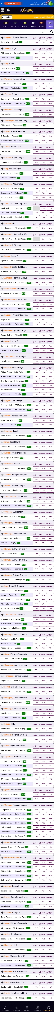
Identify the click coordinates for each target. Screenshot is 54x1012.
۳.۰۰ (43, 140)
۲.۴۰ (50, 739)
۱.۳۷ (36, 501)
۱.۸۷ (36, 394)
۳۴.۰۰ (50, 208)
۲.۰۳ (36, 320)
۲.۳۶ (36, 282)
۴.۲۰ (43, 188)
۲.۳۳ (36, 604)
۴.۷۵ (43, 125)
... (36, 208)
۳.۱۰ (43, 436)
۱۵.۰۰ (50, 83)
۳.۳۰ (43, 217)
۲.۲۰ (50, 217)
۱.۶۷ (36, 213)
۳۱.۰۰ (50, 239)
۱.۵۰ (50, 42)
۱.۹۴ (50, 140)
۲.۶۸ (36, 324)
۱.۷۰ (36, 639)
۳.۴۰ (43, 88)
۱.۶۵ (36, 304)
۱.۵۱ (36, 717)
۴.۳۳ (43, 42)
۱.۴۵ (50, 68)
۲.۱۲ (36, 965)
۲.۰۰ (50, 875)
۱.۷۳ (36, 178)
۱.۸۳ (36, 88)
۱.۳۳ (36, 228)
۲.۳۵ (50, 490)
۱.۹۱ (36, 871)
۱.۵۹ (50, 162)
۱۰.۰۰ (43, 53)
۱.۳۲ (50, 125)
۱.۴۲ (36, 99)
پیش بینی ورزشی (48, 1010)
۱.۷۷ (50, 350)
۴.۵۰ (43, 99)
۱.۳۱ (36, 114)
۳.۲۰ (43, 178)
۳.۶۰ (43, 103)
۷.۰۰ (50, 99)
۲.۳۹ (36, 836)
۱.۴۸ (50, 680)
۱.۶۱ (36, 564)
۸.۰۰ (43, 643)
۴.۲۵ (50, 88)
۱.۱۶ (36, 250)
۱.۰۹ (36, 53)
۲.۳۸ (50, 569)
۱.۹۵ (50, 670)
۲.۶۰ (36, 702)
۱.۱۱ (36, 83)
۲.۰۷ (50, 409)
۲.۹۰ (43, 173)
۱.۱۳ (36, 527)
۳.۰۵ (50, 468)
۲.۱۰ (36, 832)
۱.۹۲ (36, 73)
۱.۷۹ (36, 151)
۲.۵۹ (43, 761)
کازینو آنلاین (16, 1010)
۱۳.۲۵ (43, 208)
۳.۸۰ (36, 140)
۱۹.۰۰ (50, 53)
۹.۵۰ (50, 293)
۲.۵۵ (50, 702)
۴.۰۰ (50, 57)
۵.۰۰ (43, 114)
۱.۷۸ (50, 987)
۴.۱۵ (43, 136)
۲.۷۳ (36, 217)
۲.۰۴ (36, 271)
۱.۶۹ (50, 425)
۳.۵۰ (43, 73)
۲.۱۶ (36, 57)
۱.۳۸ (50, 851)
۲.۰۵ (36, 619)
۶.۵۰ (50, 405)
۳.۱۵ (50, 372)
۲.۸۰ (43, 57)
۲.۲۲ (36, 390)
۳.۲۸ (43, 346)
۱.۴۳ (36, 193)
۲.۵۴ (36, 976)
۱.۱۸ (50, 538)
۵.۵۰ (50, 193)
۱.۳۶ (36, 906)
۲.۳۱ (36, 739)
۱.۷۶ (36, 197)
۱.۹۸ (50, 103)
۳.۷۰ (43, 162)
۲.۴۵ (36, 505)
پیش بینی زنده (38, 1010)
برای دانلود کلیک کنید (12, 3)
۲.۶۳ (36, 490)
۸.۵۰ (43, 83)
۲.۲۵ (50, 590)
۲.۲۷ (50, 436)
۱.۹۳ (36, 173)
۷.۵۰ (36, 68)
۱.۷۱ (36, 902)
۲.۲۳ (50, 917)
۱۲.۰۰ (50, 250)
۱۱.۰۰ (50, 643)
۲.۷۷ (50, 271)
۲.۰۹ (36, 814)
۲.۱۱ (50, 324)
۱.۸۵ (50, 543)
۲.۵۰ (50, 505)
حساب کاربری (5, 1010)
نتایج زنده (27, 1010)
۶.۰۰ (36, 42)
